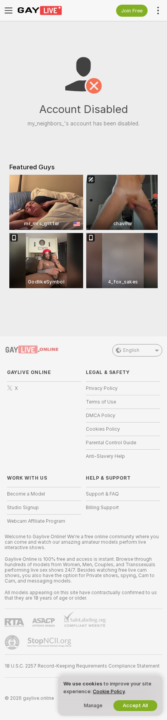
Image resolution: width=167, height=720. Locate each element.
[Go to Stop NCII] (50, 642)
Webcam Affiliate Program (36, 521)
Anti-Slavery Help (105, 456)
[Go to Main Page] (50, 10)
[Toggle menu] (8, 10)
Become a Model (26, 494)
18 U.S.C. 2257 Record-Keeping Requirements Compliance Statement (82, 666)
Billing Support (102, 507)
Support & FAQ (102, 494)
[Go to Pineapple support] (13, 642)
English (131, 350)
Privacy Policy (102, 388)
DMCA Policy (100, 415)
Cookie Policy (109, 691)
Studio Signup (23, 507)
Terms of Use (101, 402)
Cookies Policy (103, 429)
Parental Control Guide (111, 442)
